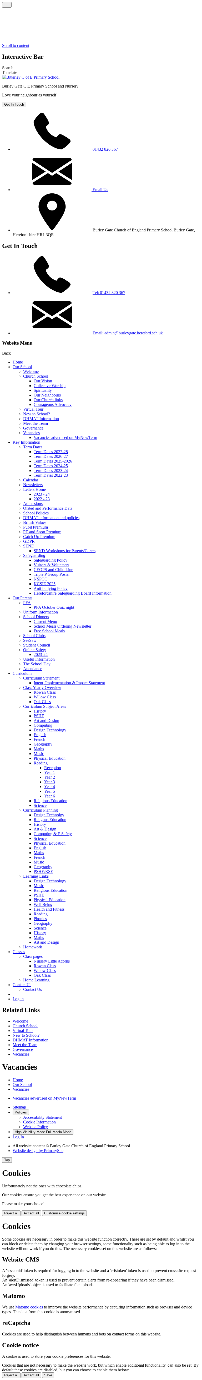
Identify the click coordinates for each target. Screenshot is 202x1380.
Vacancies (31, 433)
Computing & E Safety (53, 834)
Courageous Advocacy (53, 404)
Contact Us (22, 984)
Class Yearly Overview (42, 687)
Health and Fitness (49, 909)
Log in (18, 999)
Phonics (40, 918)
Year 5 (49, 791)
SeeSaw (30, 640)
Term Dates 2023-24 (51, 470)
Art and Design (46, 720)
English (40, 734)
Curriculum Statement (41, 678)
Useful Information (39, 659)
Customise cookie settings (64, 1213)
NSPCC (40, 579)
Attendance (32, 668)
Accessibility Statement (42, 1117)
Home (18, 362)
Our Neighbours (47, 395)
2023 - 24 (42, 494)
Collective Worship (49, 385)
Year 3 (49, 782)
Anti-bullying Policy (51, 588)
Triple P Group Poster (52, 574)
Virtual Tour (33, 409)
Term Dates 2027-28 (51, 451)
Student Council (36, 645)
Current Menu (45, 621)
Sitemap (19, 1107)
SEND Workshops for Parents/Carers (64, 550)
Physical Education (49, 758)
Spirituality (43, 390)
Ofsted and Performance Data (47, 508)
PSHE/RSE (43, 871)
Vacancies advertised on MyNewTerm (65, 437)
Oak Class (42, 701)
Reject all (11, 1213)
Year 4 (49, 786)
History (40, 711)
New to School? (36, 414)
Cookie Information (39, 1122)
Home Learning (36, 980)
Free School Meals (49, 631)
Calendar (30, 480)
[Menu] (7, 5)
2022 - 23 (42, 499)
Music (39, 753)
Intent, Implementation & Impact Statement (69, 683)
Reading (41, 763)
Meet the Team (35, 423)
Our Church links (48, 400)
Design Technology (50, 730)
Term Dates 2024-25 (51, 466)
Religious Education (50, 800)
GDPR (29, 541)
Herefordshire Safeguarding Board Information (73, 593)
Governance (33, 428)
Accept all (31, 1213)
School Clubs (34, 635)
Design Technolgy (49, 815)
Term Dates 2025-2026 (53, 461)
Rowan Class (45, 692)
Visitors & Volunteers (51, 565)
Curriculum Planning (40, 810)
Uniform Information (40, 612)
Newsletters (33, 484)
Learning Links (36, 876)
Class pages (33, 956)
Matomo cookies (29, 1307)
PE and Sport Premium (42, 532)
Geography (43, 744)
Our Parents (22, 598)
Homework (32, 947)
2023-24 (41, 654)
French (39, 739)
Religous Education (50, 819)
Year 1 (49, 772)
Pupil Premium (35, 527)
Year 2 (49, 777)
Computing (43, 725)
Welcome (31, 371)
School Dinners (36, 617)
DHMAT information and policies (51, 517)
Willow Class (45, 697)
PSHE (39, 716)
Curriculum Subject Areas (44, 706)
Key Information (26, 442)
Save (48, 1375)
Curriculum (22, 673)
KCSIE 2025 (44, 584)
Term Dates (32, 447)
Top (7, 1160)
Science (40, 805)
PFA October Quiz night (54, 607)
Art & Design (45, 829)
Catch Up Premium (39, 536)
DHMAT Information (41, 418)
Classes (19, 951)
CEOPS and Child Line (53, 569)
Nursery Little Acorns (52, 961)
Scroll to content (15, 45)
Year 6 (49, 796)
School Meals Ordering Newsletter (62, 626)
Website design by (38, 1150)
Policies (21, 1112)
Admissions (33, 503)
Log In (18, 1137)
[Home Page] (30, 77)
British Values (34, 522)
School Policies (36, 513)
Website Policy (35, 1126)
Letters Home (34, 489)
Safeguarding (34, 555)
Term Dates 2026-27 (51, 456)
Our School (22, 367)
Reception (52, 767)
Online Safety (34, 650)
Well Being (43, 904)
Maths (39, 749)
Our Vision (43, 381)
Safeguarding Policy (50, 560)
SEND (28, 546)
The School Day (36, 664)
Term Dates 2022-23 (51, 475)
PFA (27, 602)
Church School (35, 376)
